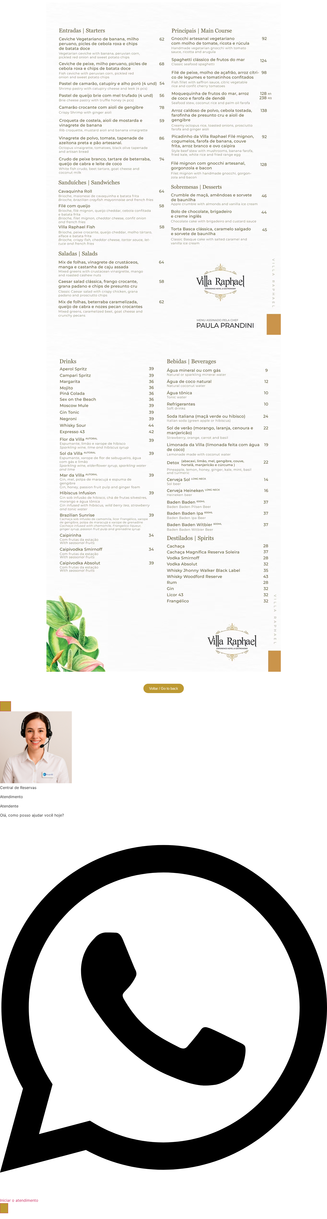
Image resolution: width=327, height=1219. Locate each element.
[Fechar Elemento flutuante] (5, 706)
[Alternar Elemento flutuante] (4, 1208)
